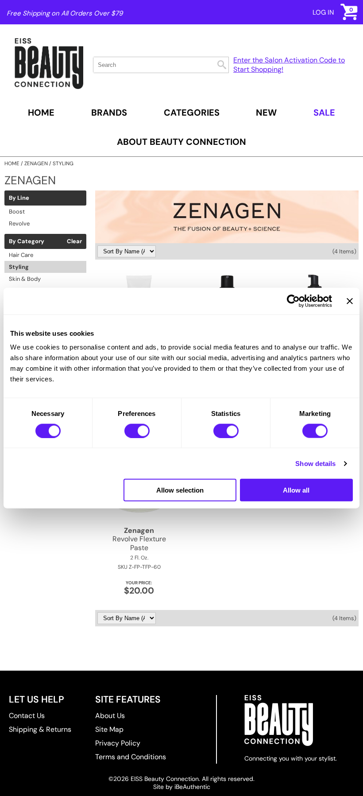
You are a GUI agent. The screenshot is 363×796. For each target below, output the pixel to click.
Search (221, 64)
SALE (324, 112)
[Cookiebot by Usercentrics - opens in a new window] (293, 300)
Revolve (19, 223)
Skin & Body (25, 279)
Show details (315, 463)
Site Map (109, 729)
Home (41, 112)
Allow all (296, 490)
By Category (26, 241)
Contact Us (27, 715)
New (266, 112)
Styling (19, 267)
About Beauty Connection (181, 142)
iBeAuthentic (192, 787)
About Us (110, 715)
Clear (74, 241)
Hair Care (21, 255)
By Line (19, 198)
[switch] (137, 430)
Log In (323, 12)
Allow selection (180, 490)
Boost (17, 211)
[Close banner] (350, 301)
